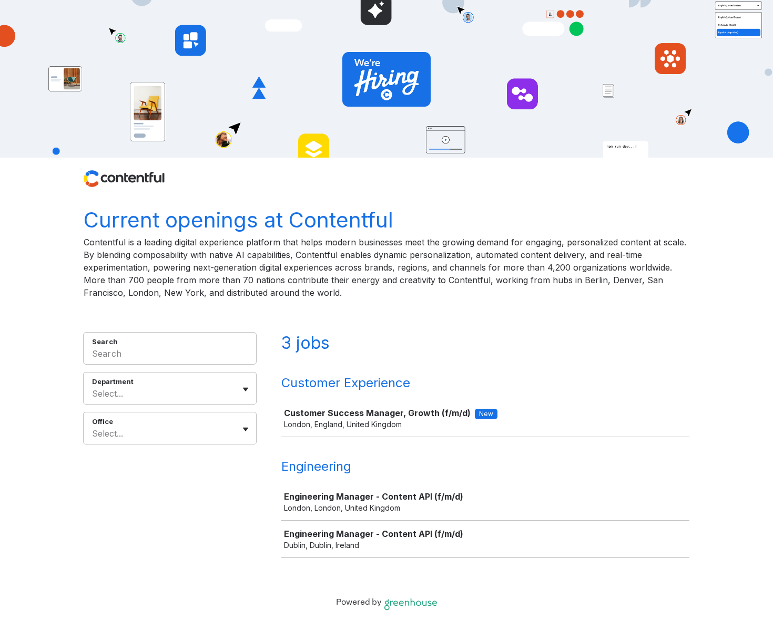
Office (102, 421)
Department (113, 381)
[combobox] (93, 393)
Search (105, 341)
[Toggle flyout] (245, 389)
